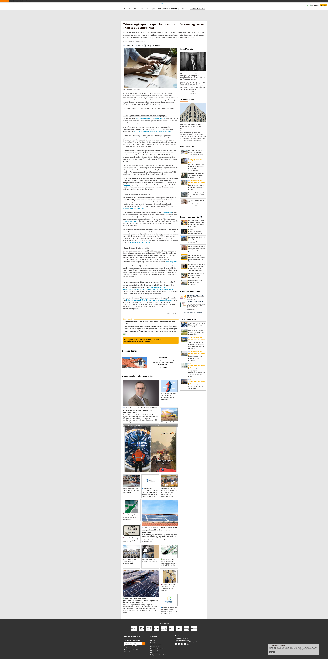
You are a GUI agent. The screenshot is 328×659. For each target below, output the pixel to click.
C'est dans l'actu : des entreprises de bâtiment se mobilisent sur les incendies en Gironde (142, 423)
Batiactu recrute (154, 644)
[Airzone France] (171, 626)
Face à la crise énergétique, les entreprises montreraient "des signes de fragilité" (151, 329)
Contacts (152, 638)
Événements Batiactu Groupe (158, 646)
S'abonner (323, 5)
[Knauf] (186, 626)
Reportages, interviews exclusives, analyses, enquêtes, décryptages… (143, 340)
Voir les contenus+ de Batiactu (132, 648)
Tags (130, 650)
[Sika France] (164, 626)
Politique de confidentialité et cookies (160, 653)
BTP (125, 9)
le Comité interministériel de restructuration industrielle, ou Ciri (150, 300)
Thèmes (126, 650)
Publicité (152, 640)
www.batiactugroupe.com (182, 638)
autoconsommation (130, 221)
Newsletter (324, 1)
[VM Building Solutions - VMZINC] (149, 626)
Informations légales (155, 649)
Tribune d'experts (197, 9)
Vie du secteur (156, 45)
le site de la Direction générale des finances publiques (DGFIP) (156, 131)
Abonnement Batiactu (156, 642)
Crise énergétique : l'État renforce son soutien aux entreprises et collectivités (150, 331)
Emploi (22, 1)
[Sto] (194, 626)
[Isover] (156, 626)
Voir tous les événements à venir (193, 312)
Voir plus (193, 91)
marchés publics (171, 262)
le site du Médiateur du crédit (140, 242)
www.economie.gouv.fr (144, 118)
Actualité (4, 1)
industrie (127, 185)
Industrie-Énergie (170, 9)
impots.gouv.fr (159, 118)
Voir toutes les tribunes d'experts (193, 140)
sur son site (167, 212)
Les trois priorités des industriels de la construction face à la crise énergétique (151, 326)
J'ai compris (272, 652)
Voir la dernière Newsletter (131, 644)
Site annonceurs (154, 651)
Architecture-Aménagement (140, 9)
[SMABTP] (141, 626)
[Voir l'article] (176, 424)
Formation (29, 1)
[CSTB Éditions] (179, 626)
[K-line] (134, 626)
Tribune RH (184, 9)
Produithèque (14, 1)
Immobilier (157, 9)
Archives (126, 646)
